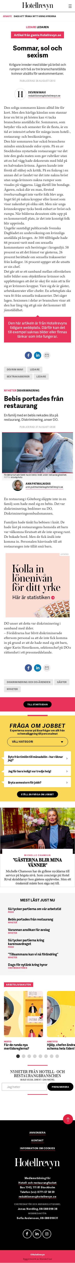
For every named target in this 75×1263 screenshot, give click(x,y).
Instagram (46, 1233)
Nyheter (12, 689)
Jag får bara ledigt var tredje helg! (29, 771)
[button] (18, 1056)
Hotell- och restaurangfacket (37, 1183)
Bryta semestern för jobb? (24, 782)
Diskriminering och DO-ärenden (28, 682)
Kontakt (37, 1140)
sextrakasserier (18, 376)
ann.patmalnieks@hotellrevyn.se (44, 487)
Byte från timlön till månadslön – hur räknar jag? (35, 758)
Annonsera (37, 1133)
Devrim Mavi (15, 369)
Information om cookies (37, 1148)
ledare (35, 369)
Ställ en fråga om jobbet (37, 794)
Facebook (27, 1233)
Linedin (37, 1233)
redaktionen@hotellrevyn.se (44, 95)
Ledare (41, 376)
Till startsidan (37, 704)
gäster (62, 682)
